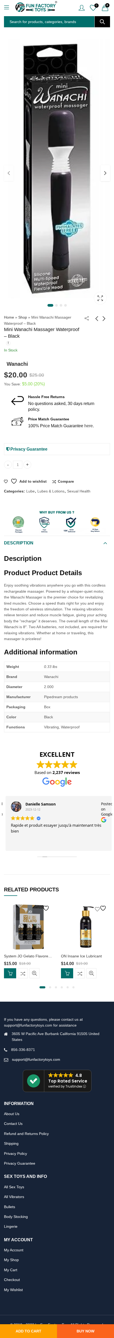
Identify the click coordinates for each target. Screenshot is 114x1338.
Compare (66, 481)
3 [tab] (61, 305)
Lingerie (10, 1226)
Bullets (9, 1207)
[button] (42, 987)
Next (105, 173)
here (88, 426)
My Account (13, 1250)
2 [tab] (56, 305)
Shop (22, 317)
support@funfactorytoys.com (36, 1059)
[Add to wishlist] (44, 908)
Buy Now (85, 1331)
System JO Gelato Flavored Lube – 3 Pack (40, 956)
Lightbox (100, 298)
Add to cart (28, 1331)
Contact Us (13, 1123)
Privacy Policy (15, 1153)
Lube (30, 491)
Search (102, 21)
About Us (11, 1114)
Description (18, 543)
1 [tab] (50, 305)
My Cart (10, 1270)
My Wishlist (13, 1290)
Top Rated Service (67, 1081)
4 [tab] (65, 305)
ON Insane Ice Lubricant (81, 956)
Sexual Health (78, 491)
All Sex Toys (14, 1187)
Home (9, 317)
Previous (9, 173)
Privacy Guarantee (28, 449)
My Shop (11, 1260)
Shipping (11, 1143)
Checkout (12, 1280)
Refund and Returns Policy (26, 1134)
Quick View (34, 973)
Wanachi (17, 364)
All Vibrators (14, 1197)
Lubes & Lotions (50, 491)
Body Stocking (16, 1216)
